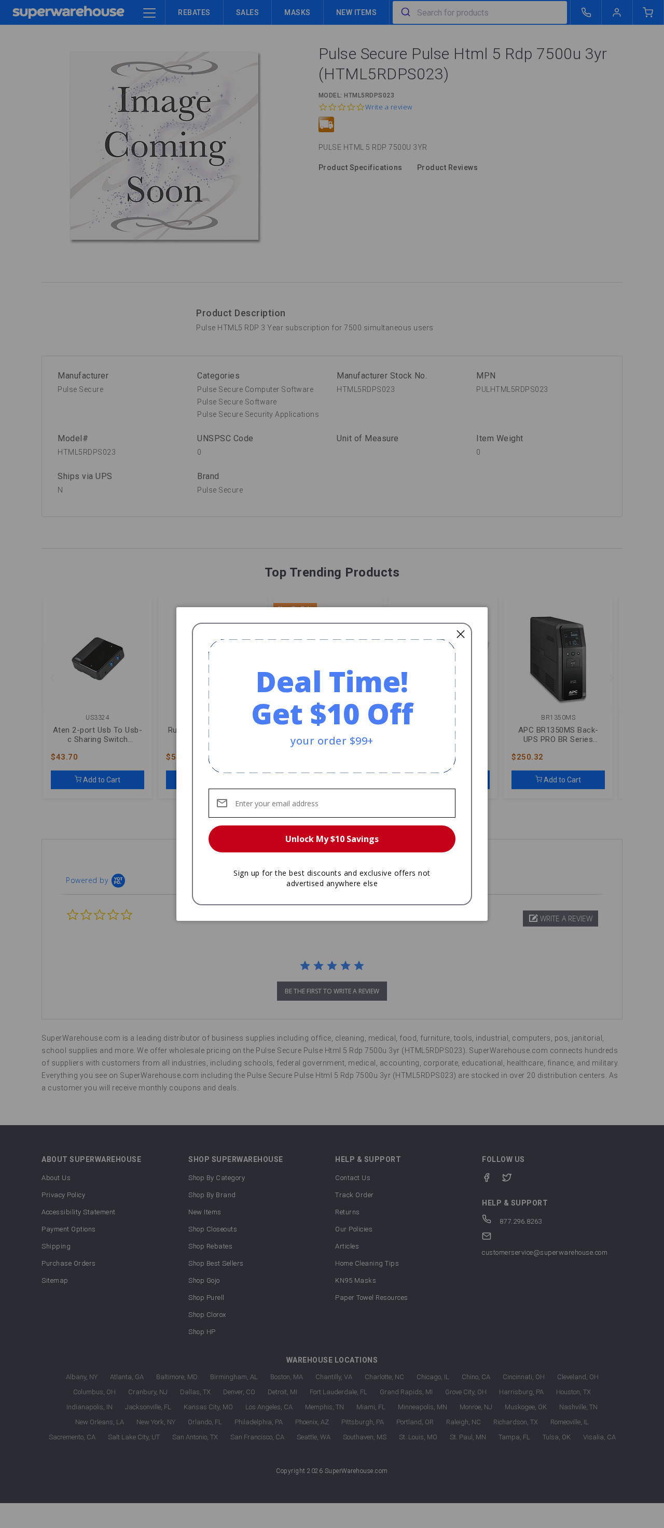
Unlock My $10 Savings (332, 839)
